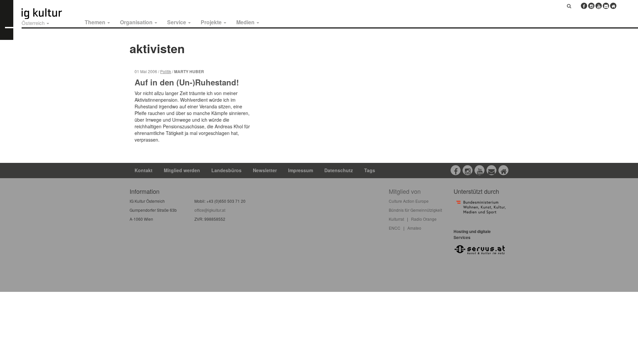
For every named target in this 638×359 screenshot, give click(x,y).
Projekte (212, 22)
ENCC (394, 228)
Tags (369, 170)
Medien (246, 22)
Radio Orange (424, 219)
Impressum (300, 170)
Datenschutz (338, 170)
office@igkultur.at (209, 210)
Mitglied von (405, 191)
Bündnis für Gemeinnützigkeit (415, 210)
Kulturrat (396, 219)
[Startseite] (49, 13)
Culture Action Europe (409, 201)
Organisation (137, 22)
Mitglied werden (182, 170)
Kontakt (144, 170)
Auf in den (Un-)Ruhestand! (187, 82)
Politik (165, 71)
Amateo (414, 228)
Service (177, 22)
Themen (96, 22)
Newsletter (265, 170)
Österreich (34, 22)
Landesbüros (226, 170)
